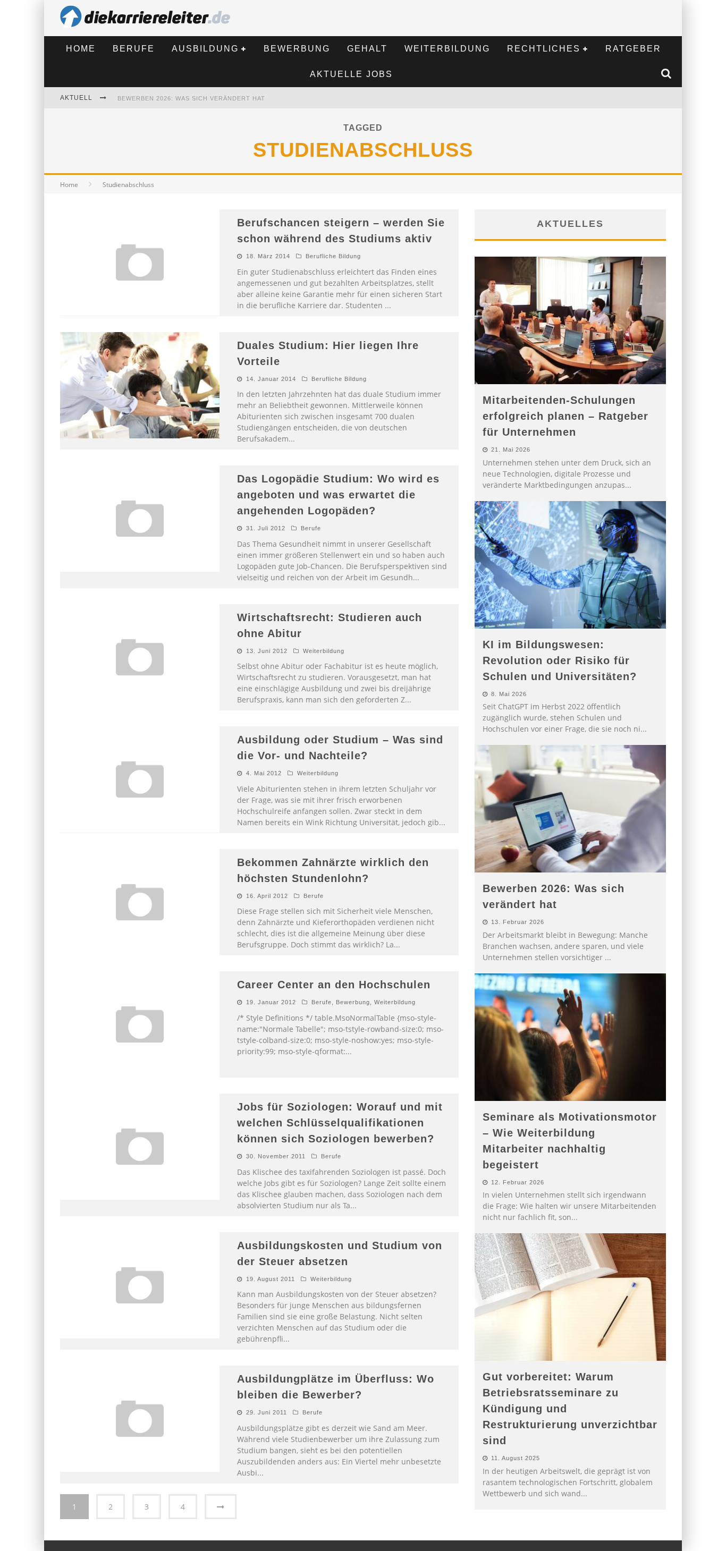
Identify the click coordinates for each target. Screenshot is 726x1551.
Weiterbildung (447, 48)
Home (81, 48)
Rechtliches (543, 48)
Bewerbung (297, 48)
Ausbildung (205, 48)
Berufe (134, 48)
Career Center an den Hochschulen (333, 984)
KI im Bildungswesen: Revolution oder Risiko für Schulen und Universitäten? (560, 660)
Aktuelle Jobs (351, 74)
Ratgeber (633, 48)
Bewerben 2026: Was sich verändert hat (191, 98)
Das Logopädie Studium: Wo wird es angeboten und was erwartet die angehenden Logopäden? (338, 494)
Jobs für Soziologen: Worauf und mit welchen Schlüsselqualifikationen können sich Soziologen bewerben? (340, 1123)
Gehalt (367, 48)
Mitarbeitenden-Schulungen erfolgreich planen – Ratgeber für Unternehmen (565, 416)
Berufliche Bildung (333, 256)
